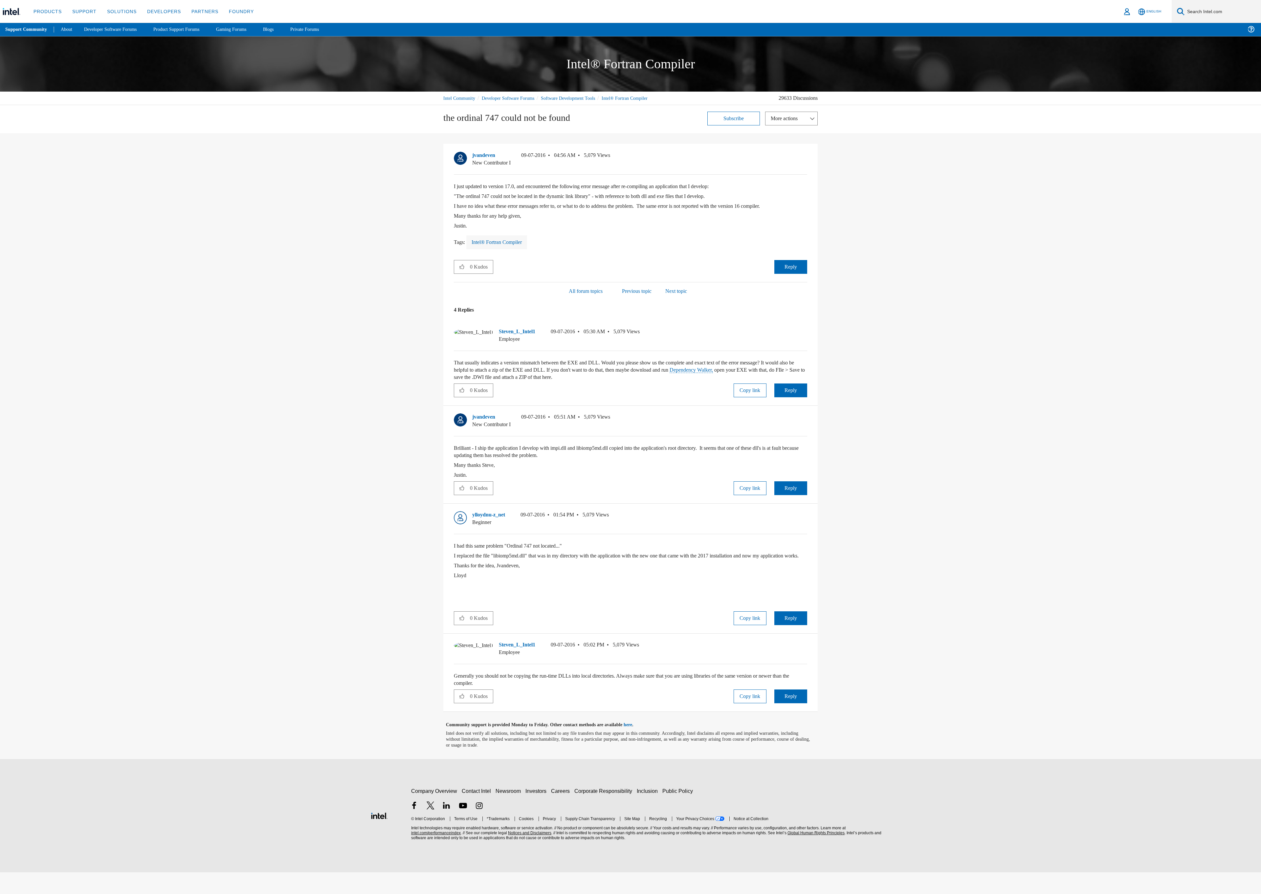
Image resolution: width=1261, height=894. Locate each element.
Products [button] (46, 11)
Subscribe (734, 125)
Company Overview (434, 813)
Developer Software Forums (513, 98)
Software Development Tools (579, 98)
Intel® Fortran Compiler (467, 105)
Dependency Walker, (751, 384)
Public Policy (679, 813)
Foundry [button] (233, 11)
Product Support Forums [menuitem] (185, 29)
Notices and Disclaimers (529, 855)
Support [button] (82, 11)
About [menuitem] (68, 29)
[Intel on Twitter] (430, 828)
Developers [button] (159, 11)
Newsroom (509, 813)
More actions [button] (786, 125)
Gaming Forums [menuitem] (243, 29)
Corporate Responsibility (604, 813)
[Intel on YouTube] (463, 828)
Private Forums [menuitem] (319, 29)
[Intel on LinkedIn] (446, 828)
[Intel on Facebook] (414, 828)
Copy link (750, 404)
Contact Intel (477, 813)
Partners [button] (198, 11)
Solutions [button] (119, 11)
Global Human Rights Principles (815, 855)
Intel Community (460, 98)
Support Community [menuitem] (26, 29)
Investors (537, 813)
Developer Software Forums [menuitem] (115, 29)
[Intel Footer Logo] (379, 836)
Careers (562, 813)
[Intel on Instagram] (479, 828)
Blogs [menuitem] (281, 29)
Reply (790, 281)
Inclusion (648, 813)
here (633, 746)
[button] (804, 164)
